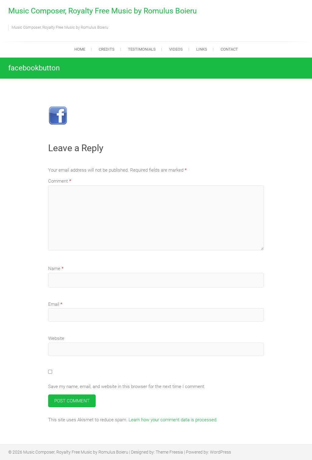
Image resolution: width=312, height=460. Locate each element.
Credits (107, 49)
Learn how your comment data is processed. (173, 420)
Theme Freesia (169, 452)
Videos (176, 49)
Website (56, 338)
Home (79, 49)
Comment (59, 181)
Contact (229, 49)
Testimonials (142, 49)
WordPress (220, 452)
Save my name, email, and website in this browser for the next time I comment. (126, 386)
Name (55, 268)
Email (55, 304)
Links (201, 49)
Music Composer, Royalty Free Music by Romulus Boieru (102, 10)
